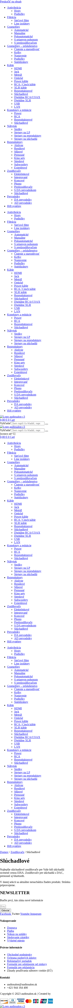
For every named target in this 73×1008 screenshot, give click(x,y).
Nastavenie (20, 55)
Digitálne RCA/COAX (27, 97)
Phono (17, 183)
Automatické (21, 29)
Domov (4, 852)
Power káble (21, 81)
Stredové (19, 161)
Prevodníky (13, 196)
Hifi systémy (14, 206)
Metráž (18, 74)
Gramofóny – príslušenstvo (22, 45)
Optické (18, 78)
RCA (17, 116)
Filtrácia (11, 17)
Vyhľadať (5, 423)
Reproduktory (15, 142)
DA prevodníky (23, 199)
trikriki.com (57, 993)
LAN (17, 106)
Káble (10, 65)
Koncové (19, 180)
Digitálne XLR (22, 100)
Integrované (20, 177)
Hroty (17, 10)
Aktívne (18, 145)
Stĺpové (18, 151)
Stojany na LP (22, 132)
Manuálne (19, 33)
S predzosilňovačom (25, 42)
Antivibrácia (14, 7)
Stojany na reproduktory (27, 135)
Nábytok (12, 126)
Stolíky (18, 129)
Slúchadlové (21, 94)
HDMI (18, 68)
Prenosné (19, 154)
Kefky (17, 52)
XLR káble (20, 87)
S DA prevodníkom (25, 190)
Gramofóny (13, 26)
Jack (16, 71)
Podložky (19, 13)
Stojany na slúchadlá (25, 138)
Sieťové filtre (21, 20)
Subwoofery (21, 164)
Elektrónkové (21, 174)
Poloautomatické (23, 36)
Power (17, 113)
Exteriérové (20, 167)
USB (17, 103)
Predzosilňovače (23, 186)
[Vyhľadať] (46, 424)
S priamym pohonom (26, 39)
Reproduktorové (23, 90)
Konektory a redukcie (19, 110)
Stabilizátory (21, 62)
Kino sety (19, 158)
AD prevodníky (23, 202)
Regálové (19, 148)
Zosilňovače (14, 170)
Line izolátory (22, 23)
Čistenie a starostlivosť (27, 49)
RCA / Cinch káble (25, 84)
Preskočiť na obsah (10, 1)
